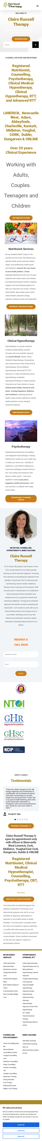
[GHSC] (14, 729)
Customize (21, 1130)
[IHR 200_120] (21, 684)
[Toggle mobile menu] (38, 6)
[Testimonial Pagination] (15, 819)
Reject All (21, 1136)
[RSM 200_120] (14, 759)
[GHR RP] (14, 714)
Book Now (21, 893)
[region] (21, 1122)
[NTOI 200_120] (14, 699)
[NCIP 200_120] (14, 744)
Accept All (21, 1125)
